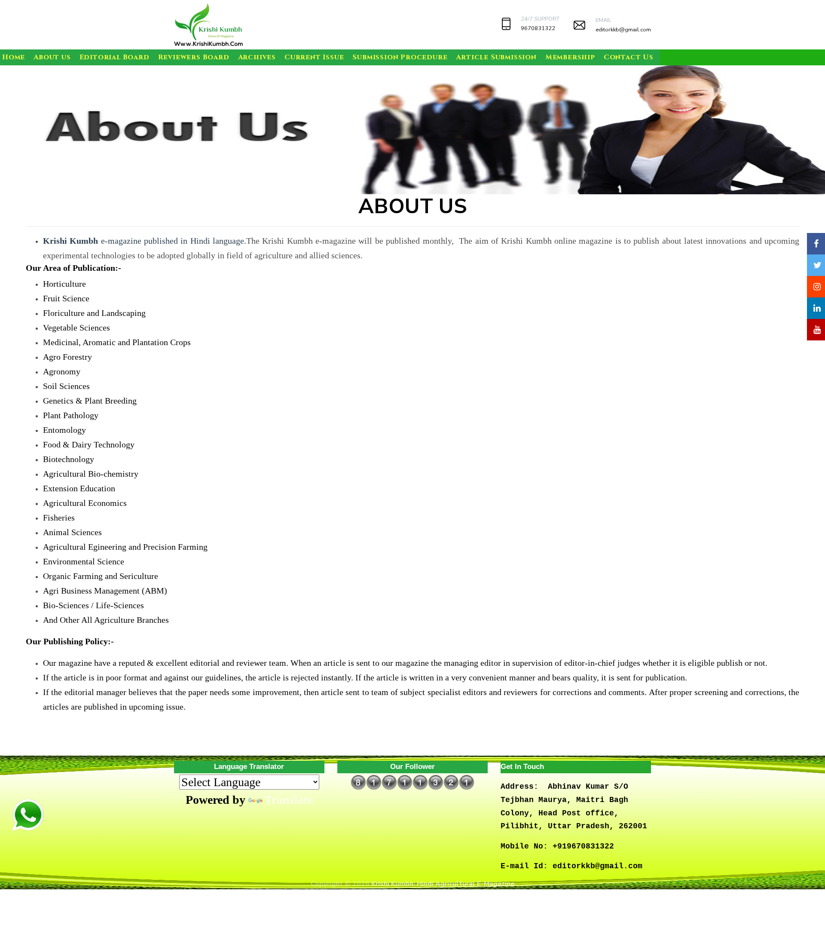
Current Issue (314, 57)
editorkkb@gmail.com (623, 30)
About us (52, 57)
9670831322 (538, 28)
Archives (257, 57)
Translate (288, 799)
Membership (570, 57)
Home (13, 57)
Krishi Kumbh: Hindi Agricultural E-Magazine (443, 883)
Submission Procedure (399, 57)
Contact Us (629, 57)
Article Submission (496, 57)
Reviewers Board (193, 57)
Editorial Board (114, 57)
